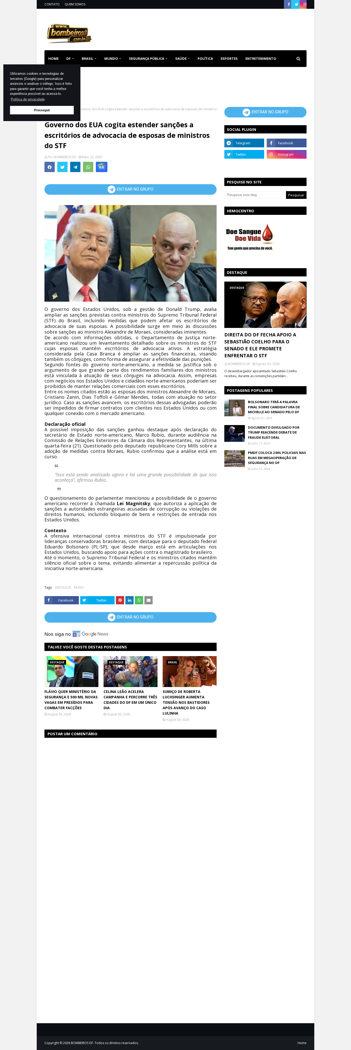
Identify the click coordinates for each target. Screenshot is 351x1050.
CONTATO (52, 4)
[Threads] (244, 165)
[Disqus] (130, 807)
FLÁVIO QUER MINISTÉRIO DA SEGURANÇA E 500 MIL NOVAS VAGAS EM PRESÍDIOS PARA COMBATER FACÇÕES (71, 699)
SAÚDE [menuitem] (181, 58)
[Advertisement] (213, 28)
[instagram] (304, 4)
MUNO (79, 587)
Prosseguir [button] (42, 110)
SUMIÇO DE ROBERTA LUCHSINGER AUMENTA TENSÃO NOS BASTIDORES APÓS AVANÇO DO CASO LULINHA (186, 702)
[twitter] (297, 4)
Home (302, 1043)
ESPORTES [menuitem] (229, 58)
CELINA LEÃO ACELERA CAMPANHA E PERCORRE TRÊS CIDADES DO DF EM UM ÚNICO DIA (130, 699)
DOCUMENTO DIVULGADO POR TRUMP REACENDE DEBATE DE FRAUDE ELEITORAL (273, 432)
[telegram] (244, 143)
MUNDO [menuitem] (111, 58)
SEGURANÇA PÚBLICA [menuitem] (146, 58)
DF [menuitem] (68, 58)
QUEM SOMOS (75, 4)
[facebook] (289, 4)
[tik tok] (287, 165)
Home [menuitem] (53, 58)
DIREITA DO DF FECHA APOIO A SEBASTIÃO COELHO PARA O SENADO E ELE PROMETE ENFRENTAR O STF (260, 345)
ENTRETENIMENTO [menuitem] (260, 58)
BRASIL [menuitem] (87, 58)
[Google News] (101, 167)
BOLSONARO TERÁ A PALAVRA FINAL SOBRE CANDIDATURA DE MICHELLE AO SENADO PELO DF (274, 407)
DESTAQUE (63, 587)
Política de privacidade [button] (28, 99)
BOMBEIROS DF (65, 157)
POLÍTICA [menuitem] (205, 58)
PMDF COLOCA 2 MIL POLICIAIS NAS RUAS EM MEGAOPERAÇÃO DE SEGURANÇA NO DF (277, 457)
